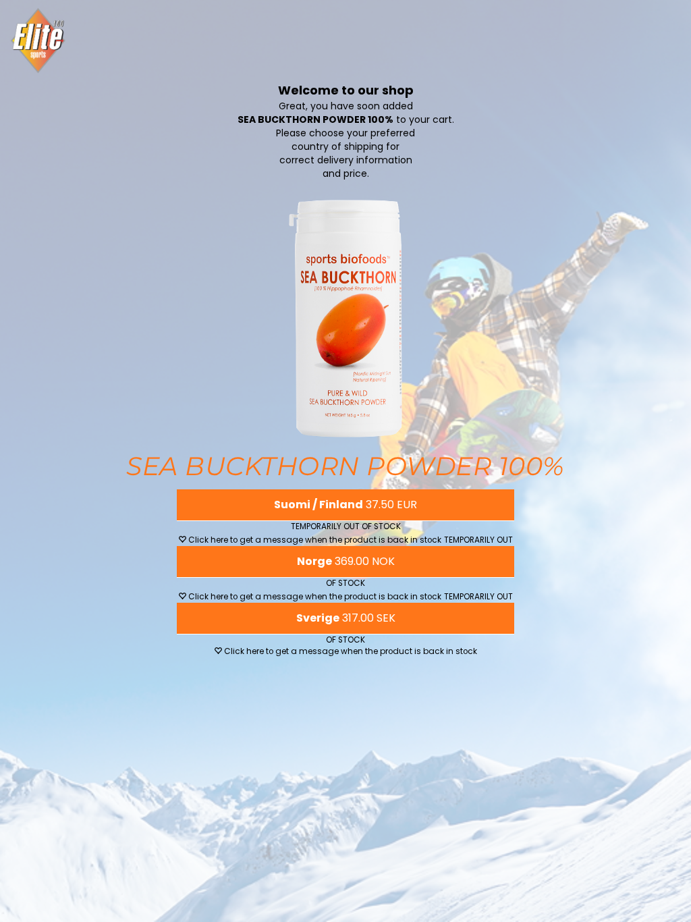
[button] (345, 504)
